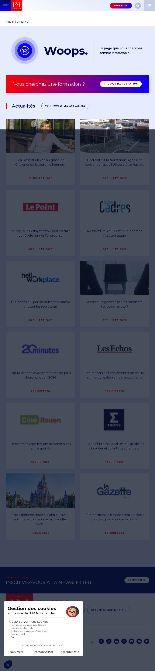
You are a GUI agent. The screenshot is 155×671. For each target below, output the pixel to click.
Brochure (121, 5)
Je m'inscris (136, 580)
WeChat (139, 641)
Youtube (131, 641)
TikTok (124, 641)
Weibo (146, 641)
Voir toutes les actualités (65, 106)
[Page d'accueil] (16, 5)
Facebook (101, 641)
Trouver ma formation (121, 84)
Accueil (10, 21)
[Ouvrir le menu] (149, 5)
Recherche (138, 6)
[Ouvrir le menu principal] (5, 5)
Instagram (109, 641)
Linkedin (116, 641)
